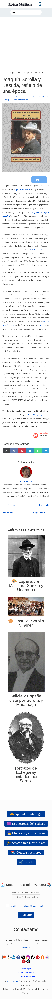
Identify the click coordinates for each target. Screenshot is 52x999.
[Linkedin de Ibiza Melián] (13, 957)
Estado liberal (36, 250)
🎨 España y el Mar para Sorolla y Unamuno (26, 585)
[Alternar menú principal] (40, 4)
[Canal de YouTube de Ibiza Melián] (38, 957)
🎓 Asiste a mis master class (26, 843)
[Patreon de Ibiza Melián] (4, 957)
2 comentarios (8, 97)
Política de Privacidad (26, 976)
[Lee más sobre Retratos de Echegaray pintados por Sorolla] (26, 737)
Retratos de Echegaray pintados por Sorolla (26, 774)
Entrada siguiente (41, 506)
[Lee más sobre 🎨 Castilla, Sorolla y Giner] (26, 606)
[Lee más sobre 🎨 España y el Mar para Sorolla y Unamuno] (26, 556)
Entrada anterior (10, 506)
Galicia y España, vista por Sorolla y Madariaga (26, 700)
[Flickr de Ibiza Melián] (47, 957)
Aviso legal (26, 969)
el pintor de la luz (22, 189)
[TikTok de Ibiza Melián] (28, 961)
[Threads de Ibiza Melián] (33, 957)
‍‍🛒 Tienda (26, 862)
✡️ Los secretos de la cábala (26, 823)
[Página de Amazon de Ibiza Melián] (9, 957)
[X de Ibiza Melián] (23, 957)
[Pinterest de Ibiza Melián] (24, 961)
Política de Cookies (26, 972)
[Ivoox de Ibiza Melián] (42, 957)
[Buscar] (40, 12)
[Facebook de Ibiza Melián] (18, 957)
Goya (39, 325)
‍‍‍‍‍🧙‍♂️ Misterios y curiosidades (26, 833)
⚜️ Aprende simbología (26, 814)
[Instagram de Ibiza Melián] (28, 957)
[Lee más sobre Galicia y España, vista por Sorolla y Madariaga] (26, 662)
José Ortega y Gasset (39, 415)
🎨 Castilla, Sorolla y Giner (26, 623)
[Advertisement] (26, 44)
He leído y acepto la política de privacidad (28, 906)
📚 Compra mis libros (26, 852)
